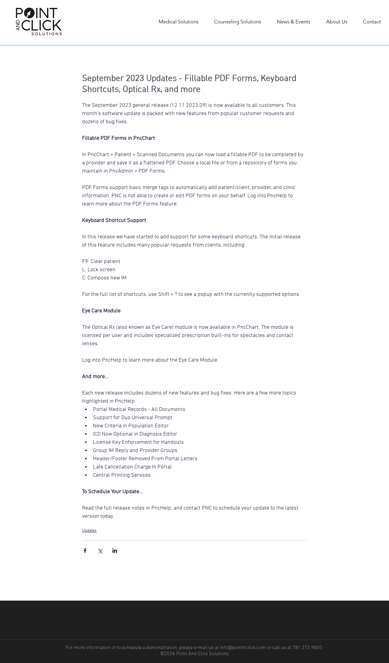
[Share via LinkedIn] (115, 550)
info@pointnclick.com (243, 648)
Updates (89, 530)
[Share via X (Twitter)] (100, 550)
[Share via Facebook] (85, 550)
